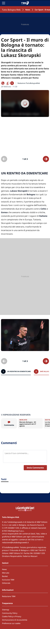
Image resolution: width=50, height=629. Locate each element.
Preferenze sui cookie (11, 623)
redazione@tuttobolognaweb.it (15, 542)
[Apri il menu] (3, 3)
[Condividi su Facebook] (7, 83)
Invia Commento (35, 467)
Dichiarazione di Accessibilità (14, 620)
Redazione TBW (8, 596)
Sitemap (5, 609)
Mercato (5, 573)
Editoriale (6, 583)
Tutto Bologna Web (11, 9)
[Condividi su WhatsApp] (3, 83)
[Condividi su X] (12, 83)
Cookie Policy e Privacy (11, 616)
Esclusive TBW (8, 579)
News (27, 9)
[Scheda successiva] (46, 159)
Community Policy (9, 613)
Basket (5, 576)
